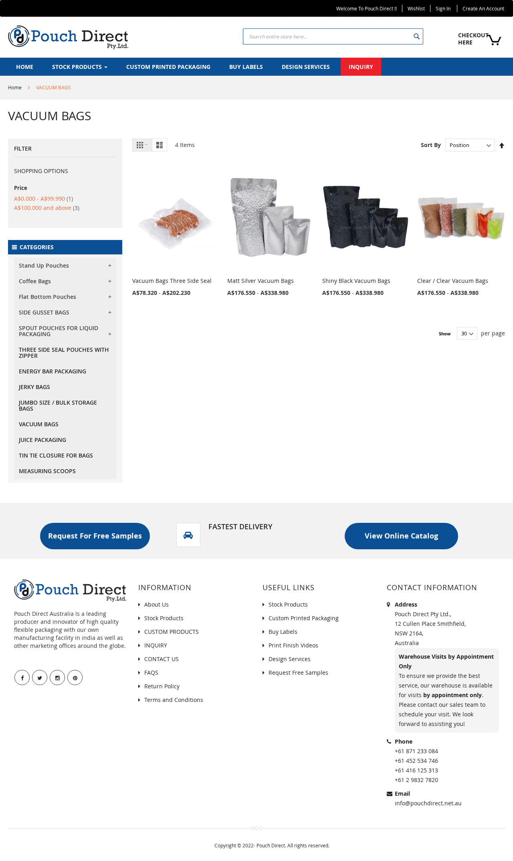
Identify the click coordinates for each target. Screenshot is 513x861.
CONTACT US (161, 659)
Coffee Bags (35, 281)
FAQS (151, 672)
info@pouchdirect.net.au (428, 803)
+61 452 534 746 (416, 760)
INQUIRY (155, 645)
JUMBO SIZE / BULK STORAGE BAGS (58, 405)
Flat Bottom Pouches (47, 296)
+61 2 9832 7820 (416, 780)
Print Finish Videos (293, 645)
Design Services (290, 659)
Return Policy (162, 686)
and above (46, 208)
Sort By (431, 145)
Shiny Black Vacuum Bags (356, 280)
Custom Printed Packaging (304, 618)
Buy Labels (283, 631)
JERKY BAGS (34, 387)
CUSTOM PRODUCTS (171, 631)
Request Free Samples (298, 672)
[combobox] (333, 36)
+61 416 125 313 (416, 770)
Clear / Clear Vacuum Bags (452, 280)
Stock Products (164, 618)
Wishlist (416, 8)
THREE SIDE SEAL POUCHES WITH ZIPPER (64, 352)
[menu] (256, 67)
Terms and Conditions (173, 700)
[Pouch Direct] (68, 37)
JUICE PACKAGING (42, 440)
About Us (156, 604)
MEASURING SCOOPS (47, 471)
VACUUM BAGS (39, 424)
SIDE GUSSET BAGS (44, 312)
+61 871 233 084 (416, 751)
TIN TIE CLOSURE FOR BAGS (56, 455)
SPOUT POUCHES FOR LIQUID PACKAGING (58, 331)
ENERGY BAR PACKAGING (52, 371)
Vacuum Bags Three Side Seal (172, 280)
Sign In (443, 8)
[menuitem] (24, 67)
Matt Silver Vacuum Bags (260, 280)
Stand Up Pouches (44, 265)
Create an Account (483, 8)
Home (15, 87)
